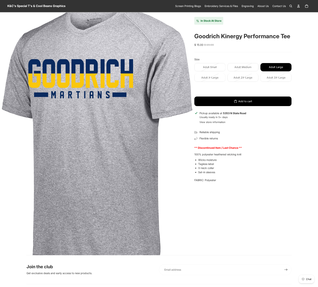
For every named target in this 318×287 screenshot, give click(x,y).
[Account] (298, 6)
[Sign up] (286, 270)
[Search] (291, 6)
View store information (212, 122)
